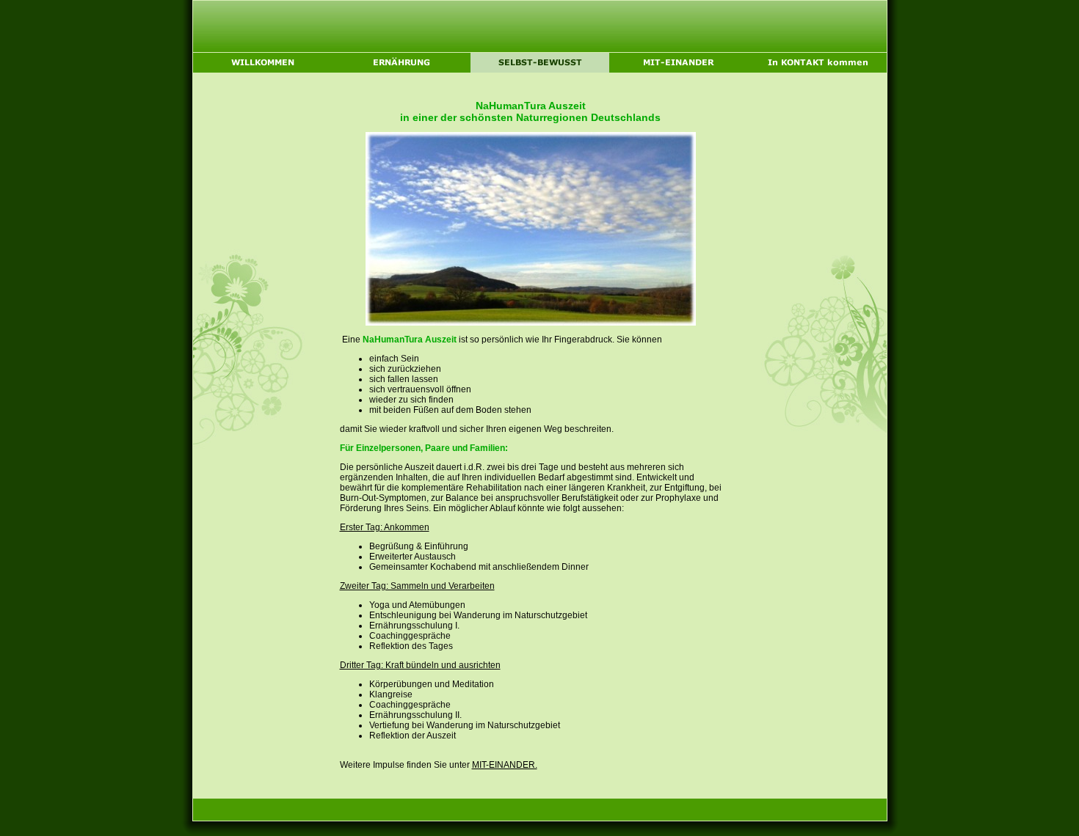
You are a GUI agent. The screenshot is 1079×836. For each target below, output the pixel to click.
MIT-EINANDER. (504, 765)
